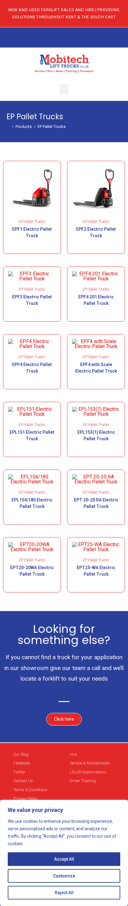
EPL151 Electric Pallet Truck (32, 435)
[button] (64, 89)
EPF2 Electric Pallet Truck (96, 232)
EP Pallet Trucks (52, 126)
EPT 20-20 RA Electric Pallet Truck (96, 503)
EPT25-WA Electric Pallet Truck (96, 571)
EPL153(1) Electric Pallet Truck (96, 435)
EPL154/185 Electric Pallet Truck (32, 503)
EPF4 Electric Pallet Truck (32, 368)
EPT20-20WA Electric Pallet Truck (32, 571)
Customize (64, 875)
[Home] (8, 126)
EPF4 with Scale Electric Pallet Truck (96, 368)
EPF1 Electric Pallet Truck (32, 232)
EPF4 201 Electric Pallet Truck (96, 300)
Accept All (64, 859)
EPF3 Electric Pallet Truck (32, 300)
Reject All (64, 892)
